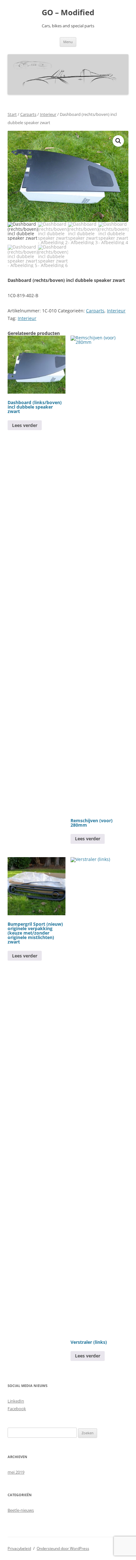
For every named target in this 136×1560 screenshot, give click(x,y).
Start (12, 114)
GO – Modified (68, 12)
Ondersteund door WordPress (63, 1548)
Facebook (17, 1408)
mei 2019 (16, 1472)
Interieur (48, 114)
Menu (68, 41)
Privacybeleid (19, 1548)
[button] (118, 141)
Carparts (28, 114)
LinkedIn (16, 1401)
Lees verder (24, 425)
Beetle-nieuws (21, 1510)
